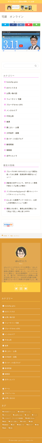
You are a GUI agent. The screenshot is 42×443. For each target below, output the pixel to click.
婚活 (5, 421)
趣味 (5, 428)
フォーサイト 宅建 (13, 99)
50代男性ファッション (25, 411)
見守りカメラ (11, 156)
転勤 (11, 428)
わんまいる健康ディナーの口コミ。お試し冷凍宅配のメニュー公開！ (21, 201)
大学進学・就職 (12, 133)
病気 (38, 424)
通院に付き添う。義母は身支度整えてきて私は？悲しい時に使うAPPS (21, 210)
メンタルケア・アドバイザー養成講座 (13, 418)
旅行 (13, 424)
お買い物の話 (11, 93)
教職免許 (6, 424)
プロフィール (10, 393)
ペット (35, 415)
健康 (8, 122)
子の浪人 (24, 421)
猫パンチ (30, 424)
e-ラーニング (7, 415)
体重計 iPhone (30, 418)
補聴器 (9, 150)
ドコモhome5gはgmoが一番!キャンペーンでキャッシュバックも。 (22, 193)
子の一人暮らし (14, 421)
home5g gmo (12, 82)
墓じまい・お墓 (12, 127)
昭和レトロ (21, 424)
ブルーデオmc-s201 (14, 105)
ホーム (7, 388)
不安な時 (10, 116)
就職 (31, 421)
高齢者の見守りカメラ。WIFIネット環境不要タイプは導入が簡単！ (21, 184)
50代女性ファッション (9, 411)
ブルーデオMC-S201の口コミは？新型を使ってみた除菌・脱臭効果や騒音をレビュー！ (22, 174)
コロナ (28, 415)
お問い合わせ (10, 398)
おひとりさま (11, 88)
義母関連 (10, 144)
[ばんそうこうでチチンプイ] (21, 10)
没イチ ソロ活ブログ (14, 139)
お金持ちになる (18, 415)
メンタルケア (11, 110)
